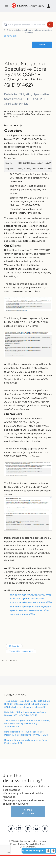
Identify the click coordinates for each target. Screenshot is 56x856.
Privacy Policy (17, 844)
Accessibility (32, 844)
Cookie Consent (27, 847)
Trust (42, 844)
